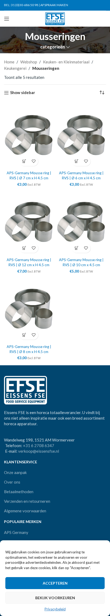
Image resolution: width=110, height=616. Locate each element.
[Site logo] (55, 18)
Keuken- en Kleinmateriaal (66, 61)
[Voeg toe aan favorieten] (33, 161)
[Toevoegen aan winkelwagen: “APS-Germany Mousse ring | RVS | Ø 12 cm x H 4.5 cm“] (24, 248)
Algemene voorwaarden (25, 510)
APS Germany (16, 532)
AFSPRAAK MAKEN (54, 5)
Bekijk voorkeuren (55, 597)
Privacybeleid (55, 609)
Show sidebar (22, 92)
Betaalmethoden (18, 491)
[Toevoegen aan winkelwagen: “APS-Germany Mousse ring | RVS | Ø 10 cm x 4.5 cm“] (76, 248)
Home (9, 61)
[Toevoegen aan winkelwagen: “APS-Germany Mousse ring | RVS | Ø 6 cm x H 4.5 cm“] (76, 161)
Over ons (12, 482)
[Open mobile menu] (6, 18)
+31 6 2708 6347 (38, 445)
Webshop (28, 61)
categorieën (52, 47)
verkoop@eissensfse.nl (38, 451)
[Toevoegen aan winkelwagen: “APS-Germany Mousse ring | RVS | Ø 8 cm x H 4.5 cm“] (24, 335)
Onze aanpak (15, 472)
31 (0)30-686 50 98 (24, 5)
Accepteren (55, 583)
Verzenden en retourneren (27, 501)
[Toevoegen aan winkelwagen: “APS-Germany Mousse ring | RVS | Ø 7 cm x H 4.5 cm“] (24, 161)
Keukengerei (15, 68)
